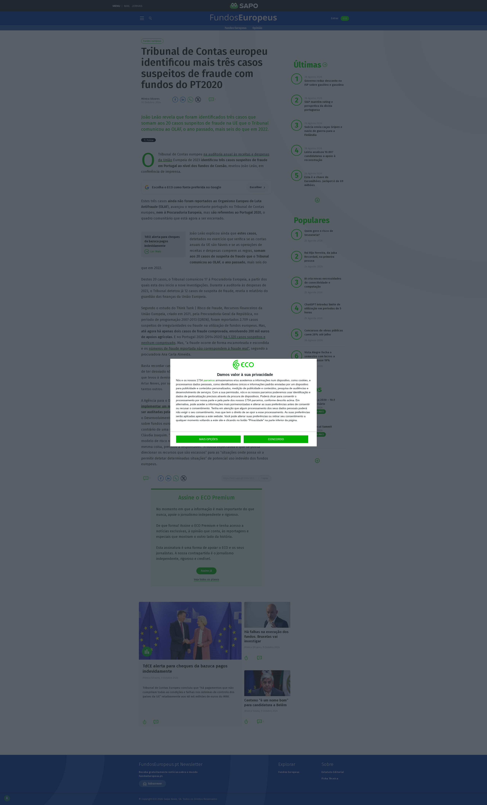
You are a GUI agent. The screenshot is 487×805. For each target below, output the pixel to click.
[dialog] (243, 402)
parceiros (209, 380)
